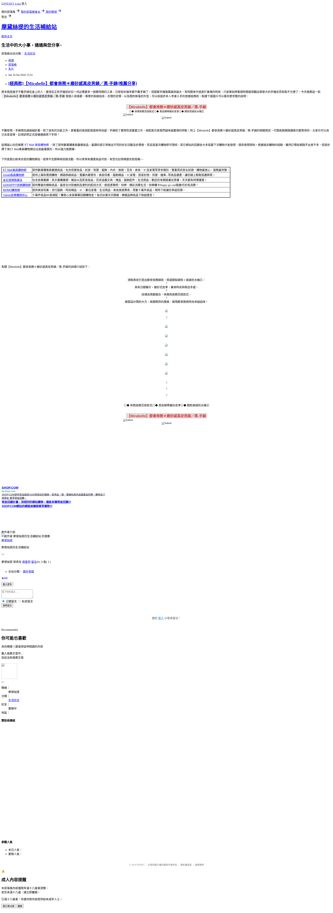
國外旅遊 (28, 571)
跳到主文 (6, 36)
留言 (34, 561)
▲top (4, 577)
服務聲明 (199, 864)
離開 (20, 906)
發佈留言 (7, 605)
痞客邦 (26, 561)
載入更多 (7, 584)
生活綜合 (29, 53)
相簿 (11, 60)
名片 (11, 68)
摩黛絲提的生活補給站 (29, 27)
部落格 (12, 64)
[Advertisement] (166, 231)
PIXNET (140, 864)
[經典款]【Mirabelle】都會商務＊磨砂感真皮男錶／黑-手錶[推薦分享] (72, 83)
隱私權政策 (186, 864)
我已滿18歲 (8, 906)
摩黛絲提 (6, 540)
